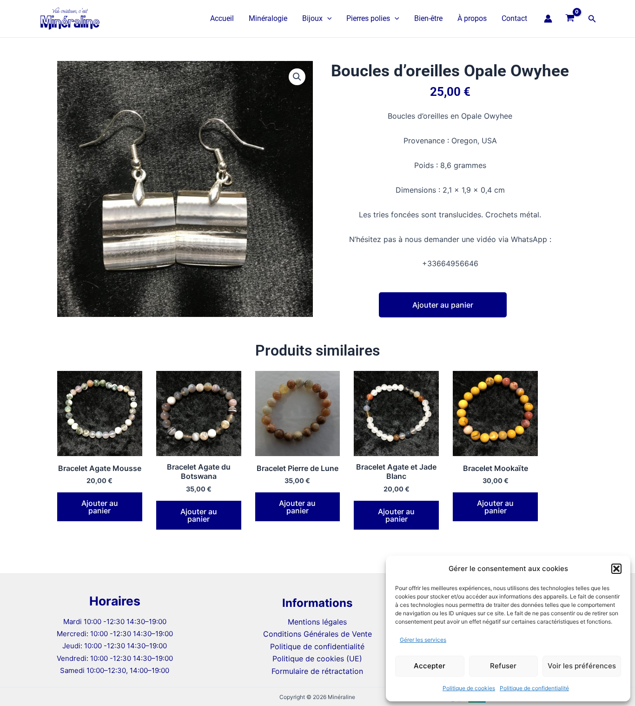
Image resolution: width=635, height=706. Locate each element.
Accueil (222, 18)
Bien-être (428, 18)
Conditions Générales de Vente (317, 634)
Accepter (429, 665)
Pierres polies (368, 18)
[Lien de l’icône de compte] (548, 18)
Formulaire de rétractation (317, 671)
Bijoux (312, 18)
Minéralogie (268, 18)
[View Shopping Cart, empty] (570, 19)
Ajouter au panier (442, 304)
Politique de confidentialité (534, 688)
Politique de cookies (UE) (317, 658)
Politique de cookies (469, 688)
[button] (616, 568)
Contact (514, 18)
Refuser (503, 665)
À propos (472, 18)
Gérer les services (423, 639)
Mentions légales (317, 621)
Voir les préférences (582, 665)
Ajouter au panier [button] (99, 506)
